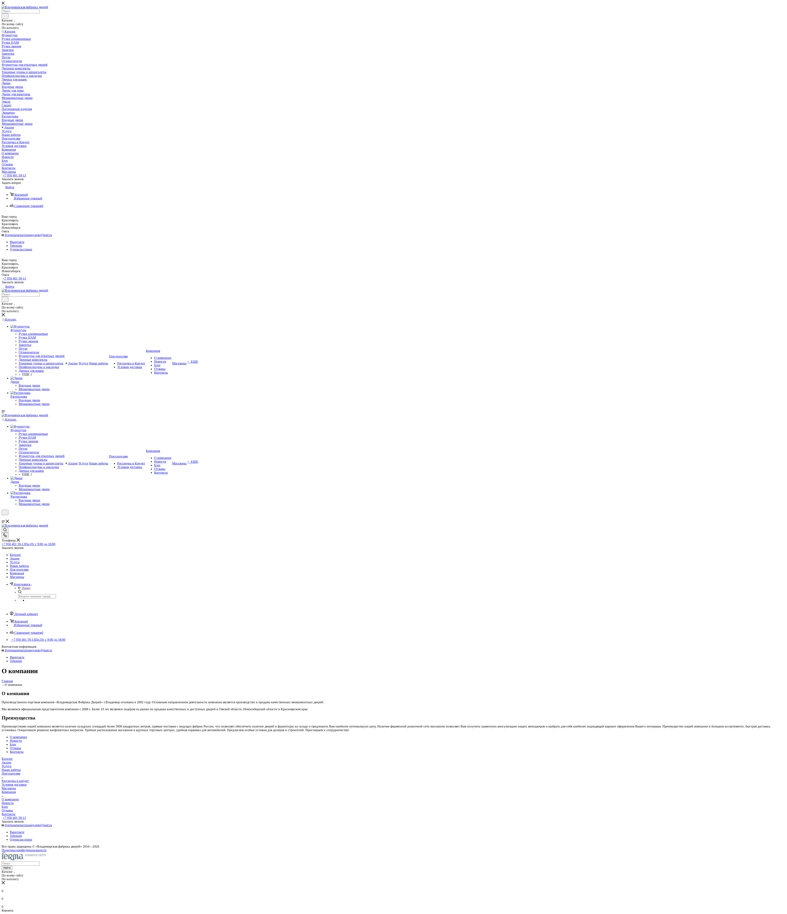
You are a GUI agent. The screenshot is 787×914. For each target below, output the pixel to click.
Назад (26, 588)
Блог (5, 806)
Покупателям (11, 773)
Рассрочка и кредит (15, 781)
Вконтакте (17, 242)
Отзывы (7, 810)
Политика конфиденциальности (24, 850)
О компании (10, 799)
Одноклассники (21, 249)
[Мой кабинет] (3, 517)
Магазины (9, 788)
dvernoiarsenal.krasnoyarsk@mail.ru (28, 235)
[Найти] (5, 16)
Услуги (6, 766)
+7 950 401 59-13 (14, 175)
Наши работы (11, 770)
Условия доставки (14, 784)
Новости (8, 803)
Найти (7, 867)
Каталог (7, 758)
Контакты (8, 814)
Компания (9, 792)
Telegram (16, 245)
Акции (6, 762)
